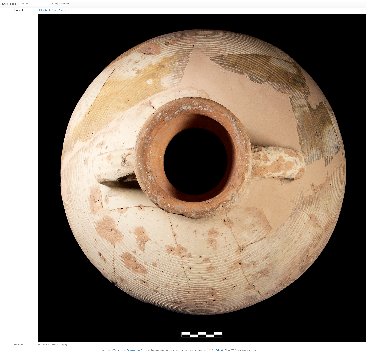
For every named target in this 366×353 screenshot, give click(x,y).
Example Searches (60, 3)
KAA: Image (9, 3)
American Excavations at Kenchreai (134, 350)
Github (219, 350)
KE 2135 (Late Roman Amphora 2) (53, 10)
